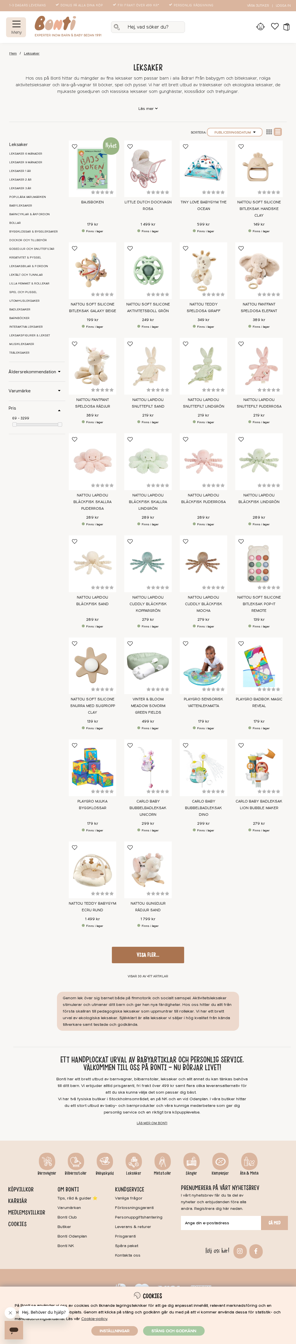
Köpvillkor (21, 1189)
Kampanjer (220, 1173)
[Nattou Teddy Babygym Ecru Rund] (92, 869)
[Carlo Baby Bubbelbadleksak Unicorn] (148, 767)
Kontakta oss (127, 1255)
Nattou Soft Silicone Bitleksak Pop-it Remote (259, 604)
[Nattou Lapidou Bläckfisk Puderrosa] (203, 461)
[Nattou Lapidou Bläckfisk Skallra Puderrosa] (92, 461)
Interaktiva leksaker (26, 327)
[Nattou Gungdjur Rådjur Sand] (148, 869)
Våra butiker (258, 6)
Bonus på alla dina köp (81, 5)
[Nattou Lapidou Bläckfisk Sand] (92, 563)
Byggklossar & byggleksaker (33, 231)
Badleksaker (19, 309)
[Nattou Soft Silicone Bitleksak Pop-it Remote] (259, 563)
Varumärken (69, 1207)
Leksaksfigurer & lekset (29, 335)
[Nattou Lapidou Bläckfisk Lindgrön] (259, 461)
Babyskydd (105, 1173)
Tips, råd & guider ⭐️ (77, 1198)
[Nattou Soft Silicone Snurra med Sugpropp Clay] (92, 666)
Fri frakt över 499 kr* (138, 5)
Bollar (15, 223)
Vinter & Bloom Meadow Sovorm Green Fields (148, 706)
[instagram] (239, 1250)
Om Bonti (68, 1189)
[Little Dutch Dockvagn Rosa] (148, 168)
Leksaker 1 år (20, 171)
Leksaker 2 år (20, 179)
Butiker (64, 1226)
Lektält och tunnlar (26, 275)
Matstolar (162, 1173)
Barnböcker (19, 318)
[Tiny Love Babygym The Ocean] (203, 168)
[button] (284, 27)
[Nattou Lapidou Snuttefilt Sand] (148, 366)
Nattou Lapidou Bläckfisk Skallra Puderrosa (92, 502)
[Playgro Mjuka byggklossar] (92, 767)
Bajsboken (92, 202)
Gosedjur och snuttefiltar (31, 249)
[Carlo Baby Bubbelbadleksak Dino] (203, 767)
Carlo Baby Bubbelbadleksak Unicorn (148, 808)
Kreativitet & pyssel (25, 257)
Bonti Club (67, 1217)
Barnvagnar (47, 1173)
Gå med (275, 1222)
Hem (13, 53)
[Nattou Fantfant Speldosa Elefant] (259, 270)
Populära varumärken (27, 197)
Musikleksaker (21, 344)
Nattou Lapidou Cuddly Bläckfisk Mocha (203, 604)
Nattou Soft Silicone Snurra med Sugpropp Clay (92, 706)
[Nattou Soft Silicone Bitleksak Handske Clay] (259, 168)
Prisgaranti (125, 1236)
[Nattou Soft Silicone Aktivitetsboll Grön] (148, 270)
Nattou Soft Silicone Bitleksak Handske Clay (259, 209)
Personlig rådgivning (194, 5)
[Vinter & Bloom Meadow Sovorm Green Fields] (148, 666)
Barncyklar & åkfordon (29, 214)
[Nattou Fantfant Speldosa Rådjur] (92, 366)
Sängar (191, 1173)
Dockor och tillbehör (28, 240)
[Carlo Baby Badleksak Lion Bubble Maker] (259, 767)
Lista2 (269, 132)
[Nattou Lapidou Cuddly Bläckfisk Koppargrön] (148, 563)
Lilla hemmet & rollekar (29, 283)
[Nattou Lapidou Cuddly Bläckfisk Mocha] (203, 563)
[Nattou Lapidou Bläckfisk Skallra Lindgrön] (148, 461)
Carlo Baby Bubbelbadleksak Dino (203, 808)
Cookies (17, 1224)
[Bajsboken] (92, 168)
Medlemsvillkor (26, 1212)
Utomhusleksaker (24, 301)
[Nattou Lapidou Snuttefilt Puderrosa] (259, 366)
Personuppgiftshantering (138, 1217)
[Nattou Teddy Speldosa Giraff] (203, 270)
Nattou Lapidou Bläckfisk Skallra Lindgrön (148, 502)
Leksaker (32, 53)
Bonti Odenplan (72, 1236)
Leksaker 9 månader (25, 162)
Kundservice (129, 1189)
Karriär (17, 1200)
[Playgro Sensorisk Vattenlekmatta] (203, 666)
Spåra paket (126, 1245)
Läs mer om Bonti (152, 1123)
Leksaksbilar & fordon (28, 266)
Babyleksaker (20, 205)
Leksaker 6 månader (25, 153)
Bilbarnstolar (76, 1173)
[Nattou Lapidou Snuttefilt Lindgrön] (203, 366)
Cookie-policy (94, 1318)
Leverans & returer (133, 1226)
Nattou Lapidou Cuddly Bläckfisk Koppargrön (148, 604)
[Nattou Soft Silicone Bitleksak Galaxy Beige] (92, 270)
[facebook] (255, 1250)
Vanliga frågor (129, 1198)
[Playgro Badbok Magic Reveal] (259, 666)
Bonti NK (66, 1245)
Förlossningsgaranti (134, 1207)
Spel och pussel (23, 292)
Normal (278, 132)
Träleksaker (19, 353)
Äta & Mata (249, 1173)
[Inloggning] (260, 27)
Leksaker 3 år (20, 188)
